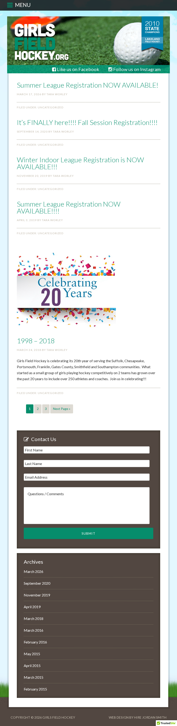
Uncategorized (50, 107)
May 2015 (32, 654)
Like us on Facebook (77, 69)
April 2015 (32, 665)
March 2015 (33, 677)
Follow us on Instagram (136, 69)
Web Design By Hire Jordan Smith (137, 717)
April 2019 (32, 607)
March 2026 (33, 571)
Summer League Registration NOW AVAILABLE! (87, 85)
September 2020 (37, 583)
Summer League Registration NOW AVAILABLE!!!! (69, 207)
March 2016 (33, 630)
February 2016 (35, 642)
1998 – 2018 (36, 340)
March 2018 (33, 618)
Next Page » (61, 409)
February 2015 (35, 689)
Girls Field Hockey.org (88, 13)
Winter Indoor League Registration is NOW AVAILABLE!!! (80, 163)
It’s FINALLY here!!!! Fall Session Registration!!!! (87, 122)
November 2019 (37, 595)
